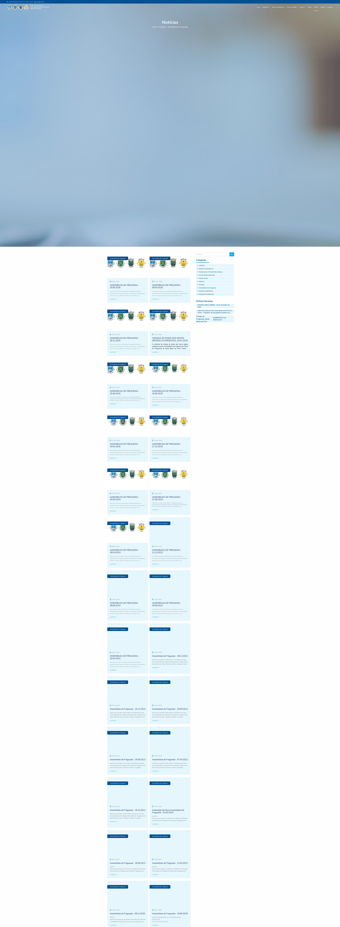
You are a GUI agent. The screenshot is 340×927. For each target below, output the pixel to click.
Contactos (330, 7)
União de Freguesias (277, 7)
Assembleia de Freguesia (178, 27)
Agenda (323, 7)
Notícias (316, 7)
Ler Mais (113, 299)
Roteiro (302, 7)
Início (258, 7)
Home (154, 27)
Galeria (310, 7)
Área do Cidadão (291, 7)
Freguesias (265, 7)
